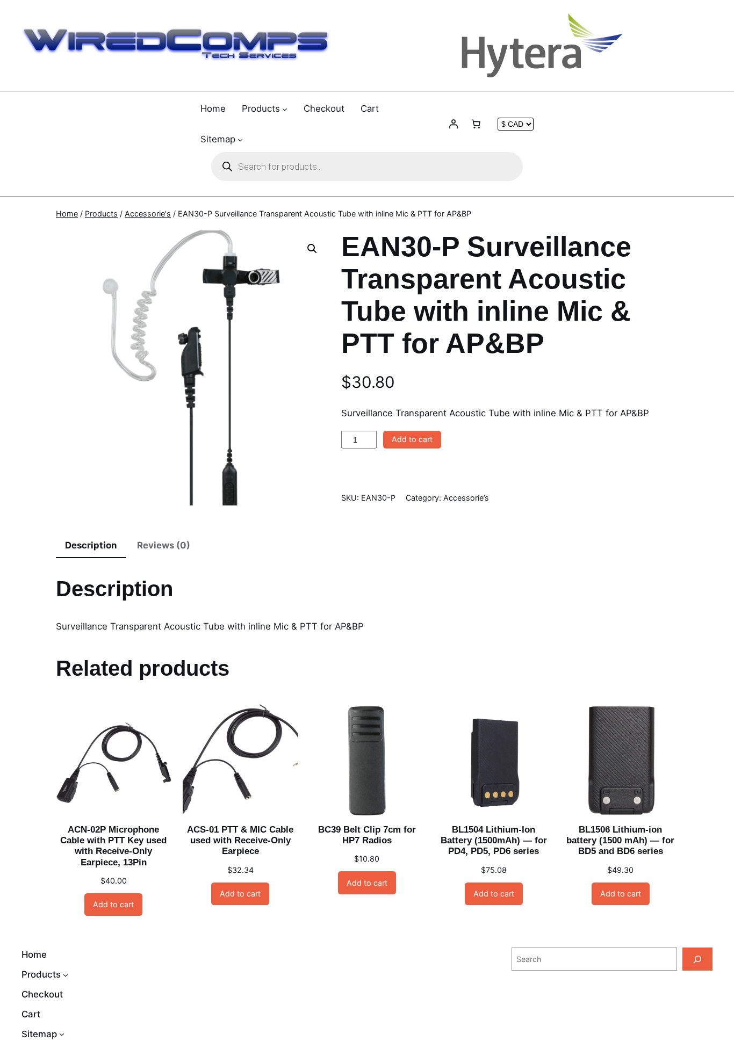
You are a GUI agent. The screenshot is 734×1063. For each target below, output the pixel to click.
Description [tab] (91, 545)
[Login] (453, 124)
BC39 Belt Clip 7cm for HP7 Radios (367, 835)
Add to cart (412, 439)
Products (101, 213)
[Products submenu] (284, 109)
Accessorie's (148, 213)
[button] (312, 248)
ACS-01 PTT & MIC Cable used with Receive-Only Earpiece (240, 840)
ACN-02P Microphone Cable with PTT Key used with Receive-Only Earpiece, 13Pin (113, 846)
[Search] (697, 959)
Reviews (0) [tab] (163, 545)
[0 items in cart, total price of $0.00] (476, 124)
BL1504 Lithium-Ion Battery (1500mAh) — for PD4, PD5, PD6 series (494, 840)
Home (67, 213)
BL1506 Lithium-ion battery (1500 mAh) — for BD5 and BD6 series (620, 840)
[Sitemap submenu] (240, 139)
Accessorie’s (466, 497)
